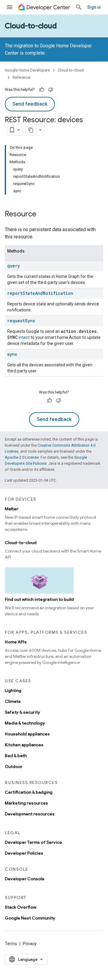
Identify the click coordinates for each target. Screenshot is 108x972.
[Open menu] (10, 7)
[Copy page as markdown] (31, 130)
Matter (11, 508)
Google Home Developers (27, 70)
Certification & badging (28, 792)
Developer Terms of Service (33, 842)
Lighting (13, 690)
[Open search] (78, 7)
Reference (21, 77)
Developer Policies (24, 853)
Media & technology (25, 723)
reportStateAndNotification (40, 293)
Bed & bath (16, 755)
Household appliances (27, 734)
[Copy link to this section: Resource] (42, 214)
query (13, 266)
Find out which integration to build (39, 599)
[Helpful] (41, 89)
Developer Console (24, 878)
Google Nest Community (30, 918)
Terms (11, 943)
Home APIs (16, 642)
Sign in (94, 7)
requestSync (21, 320)
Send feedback (30, 104)
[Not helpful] (50, 89)
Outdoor (13, 766)
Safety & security (22, 712)
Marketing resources (26, 803)
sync (12, 354)
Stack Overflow (20, 907)
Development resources (30, 814)
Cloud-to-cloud (31, 25)
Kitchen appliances (24, 744)
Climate (13, 701)
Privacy (30, 943)
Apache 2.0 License (22, 457)
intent (24, 337)
